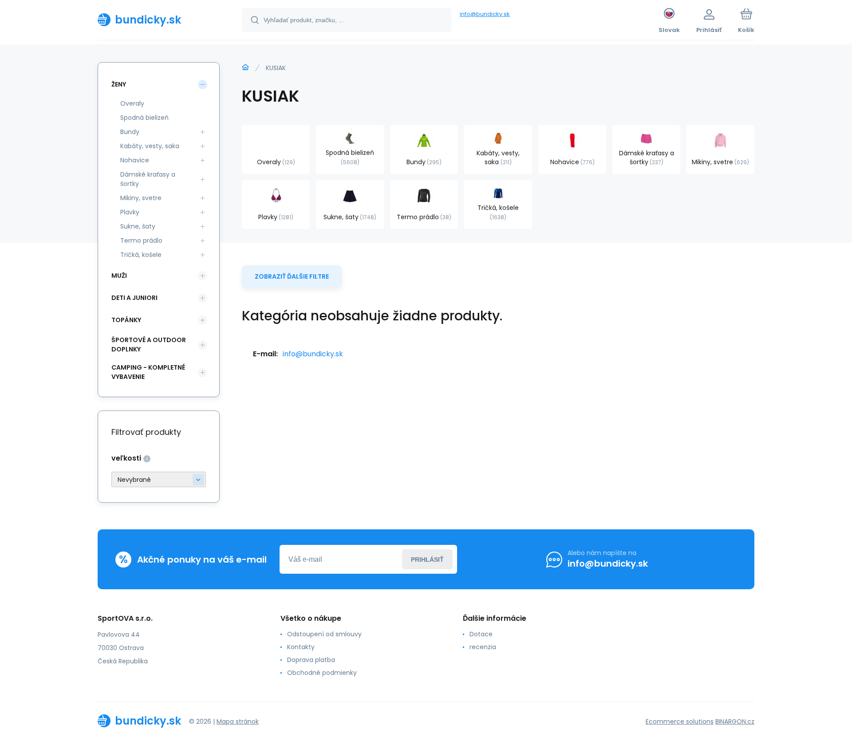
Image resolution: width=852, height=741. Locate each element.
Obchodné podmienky (322, 672)
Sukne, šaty (137, 226)
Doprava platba (311, 659)
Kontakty (301, 646)
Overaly (132, 103)
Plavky (129, 212)
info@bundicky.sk (485, 14)
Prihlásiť (427, 559)
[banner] (159, 19)
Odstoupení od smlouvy (324, 634)
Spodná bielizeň (144, 117)
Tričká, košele (141, 254)
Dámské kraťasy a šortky (147, 179)
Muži (119, 275)
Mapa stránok (238, 721)
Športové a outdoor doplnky (148, 344)
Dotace (481, 634)
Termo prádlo (141, 240)
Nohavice (134, 160)
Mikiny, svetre (141, 197)
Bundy (129, 131)
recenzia (482, 646)
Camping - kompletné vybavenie (148, 372)
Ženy (118, 84)
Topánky (126, 319)
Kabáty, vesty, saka (149, 146)
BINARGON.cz (734, 721)
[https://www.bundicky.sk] (245, 67)
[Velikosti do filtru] (158, 479)
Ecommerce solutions (680, 721)
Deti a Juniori (134, 297)
